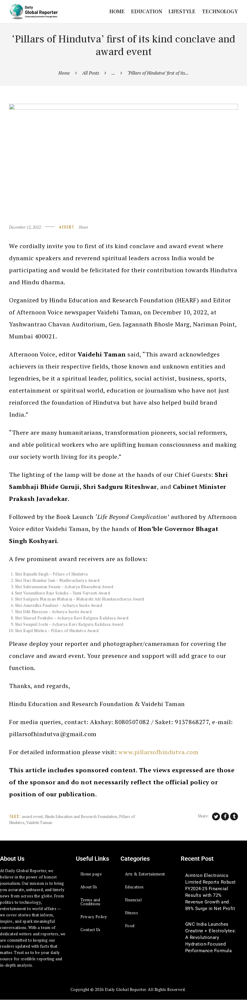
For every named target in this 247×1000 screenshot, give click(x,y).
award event (32, 816)
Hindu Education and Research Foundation (81, 816)
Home (64, 73)
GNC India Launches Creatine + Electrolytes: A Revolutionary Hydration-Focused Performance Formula (210, 937)
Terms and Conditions (90, 901)
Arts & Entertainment (145, 874)
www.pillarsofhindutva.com (158, 752)
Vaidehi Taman (39, 822)
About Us (88, 887)
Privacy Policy (93, 916)
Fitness (131, 912)
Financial (133, 900)
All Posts (90, 73)
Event (68, 227)
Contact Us (90, 929)
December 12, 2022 (25, 227)
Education (134, 887)
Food (130, 925)
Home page (91, 874)
